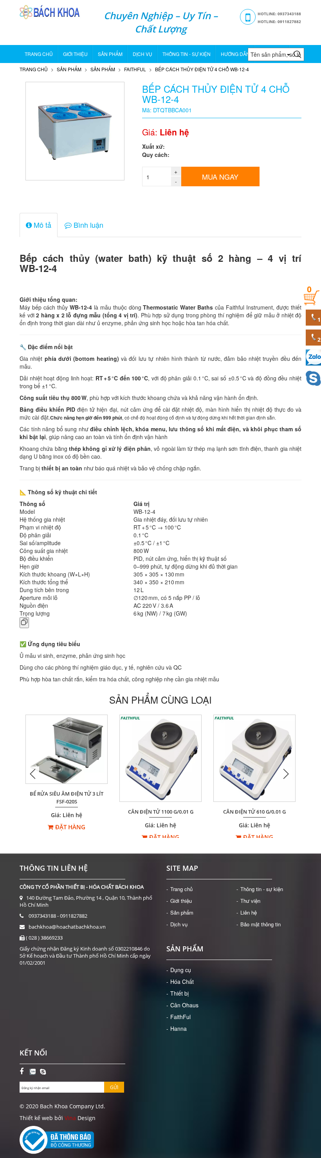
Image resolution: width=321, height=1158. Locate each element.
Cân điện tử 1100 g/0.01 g (160, 812)
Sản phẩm (110, 53)
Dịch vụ (142, 53)
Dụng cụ (180, 970)
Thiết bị (179, 993)
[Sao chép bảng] (24, 622)
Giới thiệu (75, 53)
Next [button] (286, 773)
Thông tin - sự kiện (186, 53)
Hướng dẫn (235, 53)
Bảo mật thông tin (260, 924)
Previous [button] (33, 773)
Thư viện (250, 900)
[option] (67, 773)
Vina (70, 1118)
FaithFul (135, 69)
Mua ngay (220, 176)
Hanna (178, 1028)
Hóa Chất (182, 981)
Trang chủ (39, 53)
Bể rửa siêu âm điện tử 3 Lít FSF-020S (66, 798)
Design (86, 1118)
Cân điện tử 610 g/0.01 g (254, 812)
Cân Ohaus (184, 1005)
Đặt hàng (70, 827)
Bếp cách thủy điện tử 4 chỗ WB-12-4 (202, 69)
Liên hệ (248, 912)
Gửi (114, 1087)
